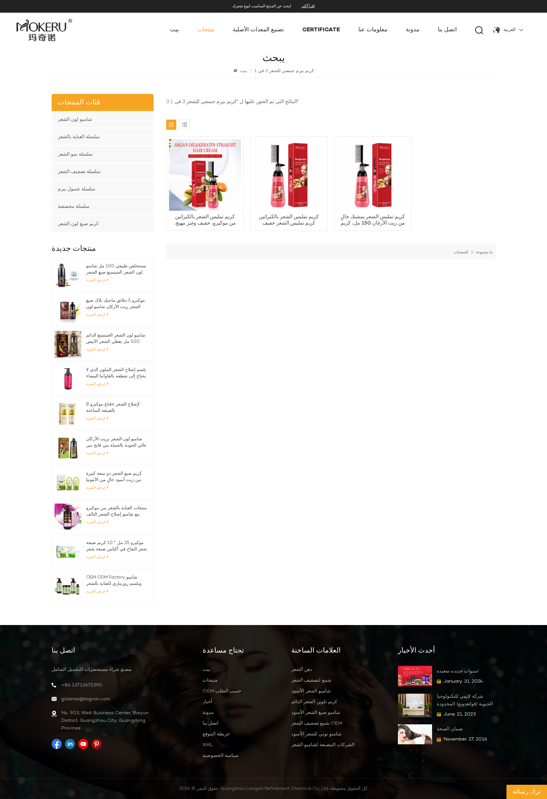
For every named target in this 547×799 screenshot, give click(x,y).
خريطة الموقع (216, 734)
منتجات (205, 30)
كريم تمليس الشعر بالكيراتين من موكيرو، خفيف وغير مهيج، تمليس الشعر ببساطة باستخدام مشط (205, 220)
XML (208, 745)
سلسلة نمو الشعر (75, 154)
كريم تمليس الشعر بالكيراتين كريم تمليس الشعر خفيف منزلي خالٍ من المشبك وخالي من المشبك (289, 220)
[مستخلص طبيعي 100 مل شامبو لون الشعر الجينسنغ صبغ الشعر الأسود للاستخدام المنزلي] (67, 275)
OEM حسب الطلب (222, 691)
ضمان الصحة (450, 729)
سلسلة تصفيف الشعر (79, 171)
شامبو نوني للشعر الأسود (316, 734)
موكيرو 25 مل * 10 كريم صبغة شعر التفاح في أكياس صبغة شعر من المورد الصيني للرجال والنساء (116, 546)
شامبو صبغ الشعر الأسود (315, 712)
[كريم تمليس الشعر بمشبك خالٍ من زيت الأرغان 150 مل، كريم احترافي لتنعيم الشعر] (373, 175)
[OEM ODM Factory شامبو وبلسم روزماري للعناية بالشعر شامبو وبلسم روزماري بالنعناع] (67, 586)
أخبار (207, 702)
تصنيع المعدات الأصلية (258, 30)
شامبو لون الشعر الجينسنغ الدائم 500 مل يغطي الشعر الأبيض (115, 338)
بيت (174, 30)
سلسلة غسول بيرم (76, 188)
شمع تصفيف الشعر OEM (316, 723)
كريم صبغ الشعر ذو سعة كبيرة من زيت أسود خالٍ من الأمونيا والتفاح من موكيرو (114, 477)
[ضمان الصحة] (415, 734)
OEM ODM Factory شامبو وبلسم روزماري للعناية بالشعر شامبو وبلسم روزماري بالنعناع (113, 580)
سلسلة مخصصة (74, 206)
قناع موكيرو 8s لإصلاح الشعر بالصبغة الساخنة (113, 407)
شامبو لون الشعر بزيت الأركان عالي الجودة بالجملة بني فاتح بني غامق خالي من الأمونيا (116, 442)
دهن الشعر (301, 669)
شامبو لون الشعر (75, 119)
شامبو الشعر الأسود (311, 691)
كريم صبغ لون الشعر (78, 223)
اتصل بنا (447, 30)
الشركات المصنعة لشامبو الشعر (323, 745)
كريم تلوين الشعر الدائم (314, 702)
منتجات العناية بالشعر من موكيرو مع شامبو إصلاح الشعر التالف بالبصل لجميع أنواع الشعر (116, 511)
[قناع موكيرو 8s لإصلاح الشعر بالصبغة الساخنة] (67, 413)
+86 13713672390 (81, 685)
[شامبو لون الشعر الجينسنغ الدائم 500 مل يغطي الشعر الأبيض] (67, 344)
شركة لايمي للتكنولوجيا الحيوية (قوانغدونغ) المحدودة (465, 700)
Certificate (321, 30)
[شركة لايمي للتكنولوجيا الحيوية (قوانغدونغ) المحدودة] (415, 705)
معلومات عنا (372, 30)
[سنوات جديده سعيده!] (415, 676)
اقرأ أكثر (308, 6)
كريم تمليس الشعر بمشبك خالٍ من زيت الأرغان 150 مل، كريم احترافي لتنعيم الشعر (373, 220)
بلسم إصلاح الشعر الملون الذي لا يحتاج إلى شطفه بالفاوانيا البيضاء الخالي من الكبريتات (116, 373)
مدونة (412, 30)
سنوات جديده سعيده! (458, 671)
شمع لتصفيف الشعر (311, 680)
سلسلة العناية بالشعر (79, 136)
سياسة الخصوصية (221, 756)
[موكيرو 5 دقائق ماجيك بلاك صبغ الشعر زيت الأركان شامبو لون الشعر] (67, 309)
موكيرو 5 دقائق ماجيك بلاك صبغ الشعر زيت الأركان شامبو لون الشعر (115, 304)
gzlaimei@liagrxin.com (85, 699)
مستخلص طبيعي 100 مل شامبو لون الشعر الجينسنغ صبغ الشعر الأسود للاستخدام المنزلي (116, 269)
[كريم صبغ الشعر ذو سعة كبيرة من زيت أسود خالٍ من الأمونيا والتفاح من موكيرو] (67, 482)
